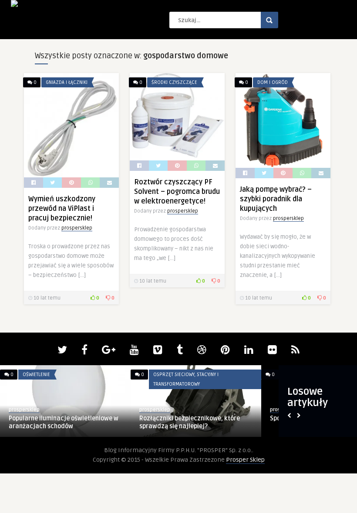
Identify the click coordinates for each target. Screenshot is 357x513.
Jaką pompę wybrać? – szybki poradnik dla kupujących (276, 199)
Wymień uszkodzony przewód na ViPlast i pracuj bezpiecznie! (61, 209)
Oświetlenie (36, 374)
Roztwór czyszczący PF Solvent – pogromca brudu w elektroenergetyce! (177, 192)
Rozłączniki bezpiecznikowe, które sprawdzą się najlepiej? (189, 422)
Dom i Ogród (272, 82)
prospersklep (76, 228)
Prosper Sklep (245, 459)
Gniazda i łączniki (67, 82)
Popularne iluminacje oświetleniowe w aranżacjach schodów (63, 422)
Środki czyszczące (174, 82)
